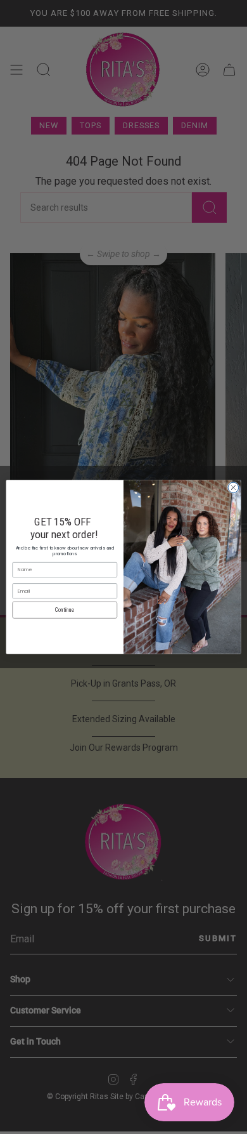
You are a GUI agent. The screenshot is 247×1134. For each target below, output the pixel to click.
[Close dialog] (233, 487)
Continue (65, 610)
